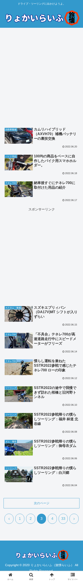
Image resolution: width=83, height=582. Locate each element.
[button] (74, 528)
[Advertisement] (41, 78)
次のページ (41, 503)
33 (63, 519)
